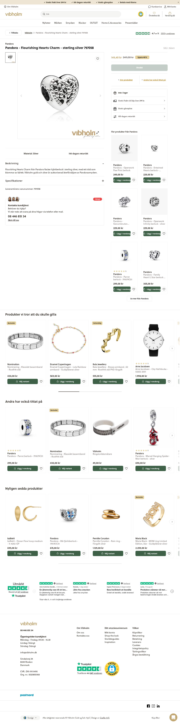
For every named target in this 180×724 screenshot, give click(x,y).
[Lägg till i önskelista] (97, 58)
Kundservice (157, 6)
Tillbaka (14, 32)
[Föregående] (21, 95)
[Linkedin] (158, 706)
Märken (58, 22)
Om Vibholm (12, 6)
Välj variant (24, 381)
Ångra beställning (141, 654)
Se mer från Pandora (139, 298)
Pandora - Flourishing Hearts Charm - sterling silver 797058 (62, 32)
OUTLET (94, 22)
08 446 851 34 (17, 216)
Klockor (82, 22)
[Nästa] (100, 95)
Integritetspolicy (140, 648)
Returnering (138, 635)
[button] (139, 101)
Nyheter (46, 22)
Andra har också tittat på (154, 80)
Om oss (80, 632)
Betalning (137, 638)
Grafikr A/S (105, 717)
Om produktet (126, 80)
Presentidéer (131, 22)
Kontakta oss (83, 635)
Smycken (70, 22)
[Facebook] (148, 706)
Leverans (136, 642)
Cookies (136, 645)
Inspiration (110, 642)
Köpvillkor (137, 632)
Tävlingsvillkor (139, 651)
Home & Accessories (111, 22)
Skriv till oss (13, 220)
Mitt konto (171, 6)
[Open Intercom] (173, 717)
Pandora (9, 43)
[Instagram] (153, 706)
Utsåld (139, 67)
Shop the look (111, 635)
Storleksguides (112, 638)
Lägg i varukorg (124, 180)
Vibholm (28, 32)
